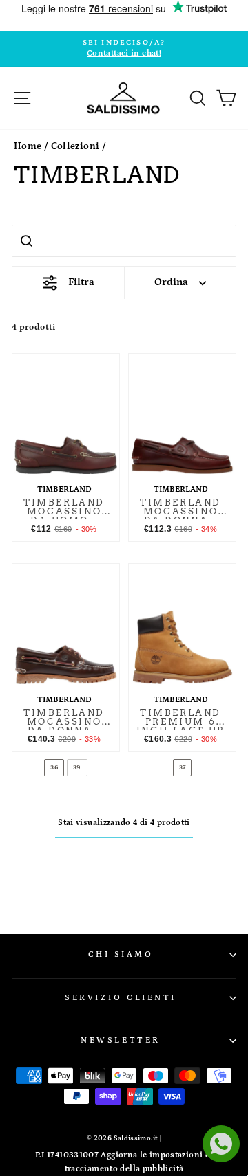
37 (182, 767)
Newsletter (120, 1040)
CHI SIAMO (121, 954)
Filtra (81, 282)
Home (27, 146)
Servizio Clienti (120, 997)
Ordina (171, 282)
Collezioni (75, 146)
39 (77, 767)
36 (54, 767)
